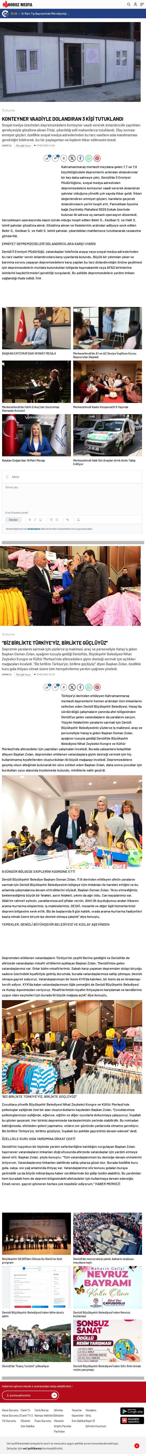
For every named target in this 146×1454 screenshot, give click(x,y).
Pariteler (59, 1431)
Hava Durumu (10, 1410)
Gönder (13, 519)
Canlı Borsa (41, 1410)
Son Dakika (27, 1426)
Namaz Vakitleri (44, 1415)
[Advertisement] (30, 189)
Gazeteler (78, 1415)
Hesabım (91, 1410)
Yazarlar (77, 1410)
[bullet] (56, 519)
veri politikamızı (32, 1448)
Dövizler (26, 1420)
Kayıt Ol (90, 1420)
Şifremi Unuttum (96, 1426)
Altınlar (58, 1410)
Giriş (88, 1415)
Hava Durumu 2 (11, 1415)
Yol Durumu (9, 1420)
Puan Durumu (43, 1420)
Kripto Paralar (62, 1426)
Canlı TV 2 (27, 1415)
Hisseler (59, 1420)
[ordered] (51, 519)
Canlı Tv (25, 1410)
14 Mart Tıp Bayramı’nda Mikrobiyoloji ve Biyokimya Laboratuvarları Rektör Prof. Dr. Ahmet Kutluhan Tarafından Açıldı (45, 13)
